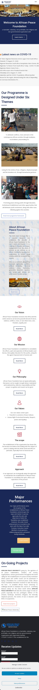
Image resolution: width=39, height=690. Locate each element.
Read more (14, 292)
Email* (3, 657)
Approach (19, 469)
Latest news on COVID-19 (16, 54)
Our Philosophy (19, 377)
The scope (19, 440)
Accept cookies (19, 673)
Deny (19, 678)
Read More (19, 329)
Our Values (19, 408)
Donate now (17, 550)
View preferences (19, 683)
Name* (3, 651)
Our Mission (19, 345)
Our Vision (19, 312)
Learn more (19, 37)
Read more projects (9, 604)
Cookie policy (18, 687)
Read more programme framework (13, 216)
